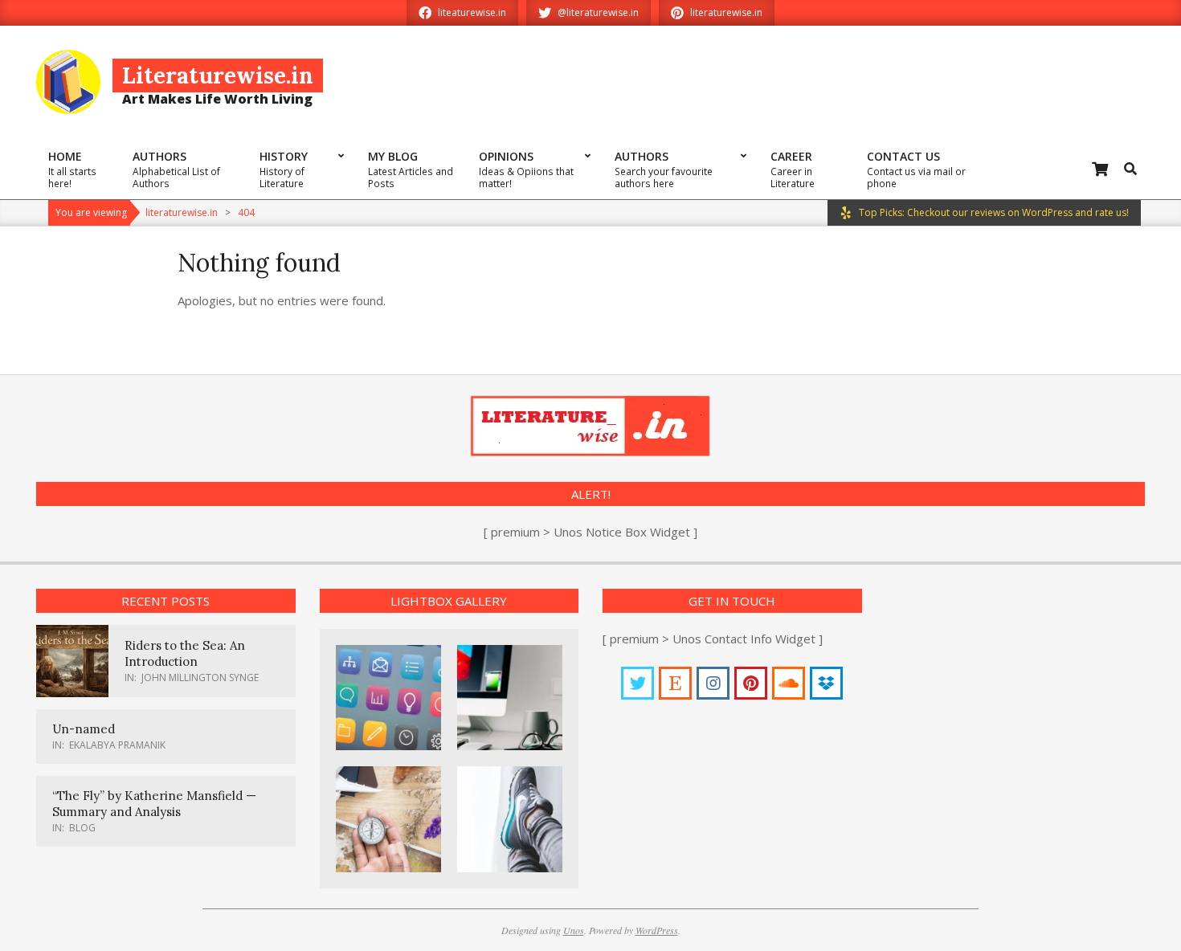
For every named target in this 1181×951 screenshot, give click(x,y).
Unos (573, 930)
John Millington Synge (200, 677)
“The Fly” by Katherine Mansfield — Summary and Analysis (154, 803)
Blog (82, 828)
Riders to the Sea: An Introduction (185, 653)
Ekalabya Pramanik (117, 745)
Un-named (83, 729)
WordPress (656, 930)
